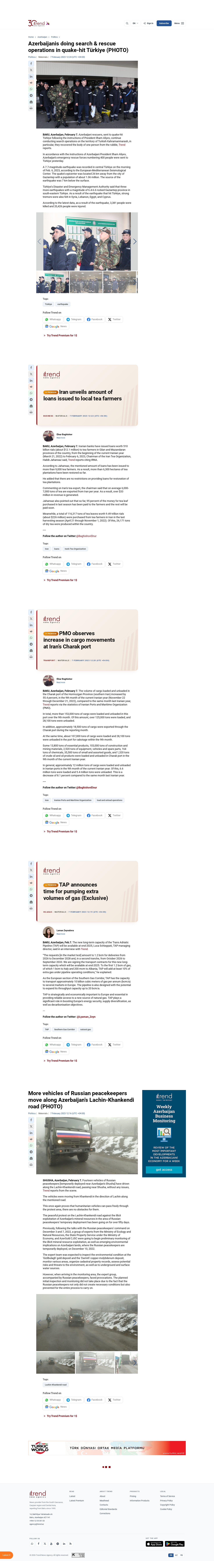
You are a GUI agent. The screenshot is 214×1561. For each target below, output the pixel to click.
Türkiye (48, 304)
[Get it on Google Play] (175, 1544)
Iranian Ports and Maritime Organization (72, 800)
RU (182, 1555)
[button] (31, 63)
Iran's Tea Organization (75, 549)
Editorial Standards (108, 1509)
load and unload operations (109, 800)
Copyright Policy (167, 1505)
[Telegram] (57, 1543)
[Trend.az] (39, 23)
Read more (61, 438)
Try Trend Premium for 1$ (61, 335)
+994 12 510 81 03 (37, 1521)
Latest (72, 1496)
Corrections (105, 1513)
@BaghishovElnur (86, 536)
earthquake (63, 304)
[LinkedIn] (64, 1543)
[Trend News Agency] (38, 1494)
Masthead (104, 1500)
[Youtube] (51, 1543)
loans (56, 549)
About (102, 1496)
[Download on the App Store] (154, 1544)
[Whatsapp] (32, 1543)
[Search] (127, 23)
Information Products (139, 1500)
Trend (122, 144)
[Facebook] (38, 1543)
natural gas (85, 1029)
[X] (45, 1543)
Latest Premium (76, 1500)
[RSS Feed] (70, 1543)
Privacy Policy (166, 1500)
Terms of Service (167, 1496)
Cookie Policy (166, 1509)
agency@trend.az (37, 1524)
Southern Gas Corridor (64, 1029)
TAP (47, 1029)
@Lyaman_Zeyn (86, 1016)
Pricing (133, 1496)
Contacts (104, 1505)
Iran (47, 549)
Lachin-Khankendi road (56, 1385)
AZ (176, 1555)
